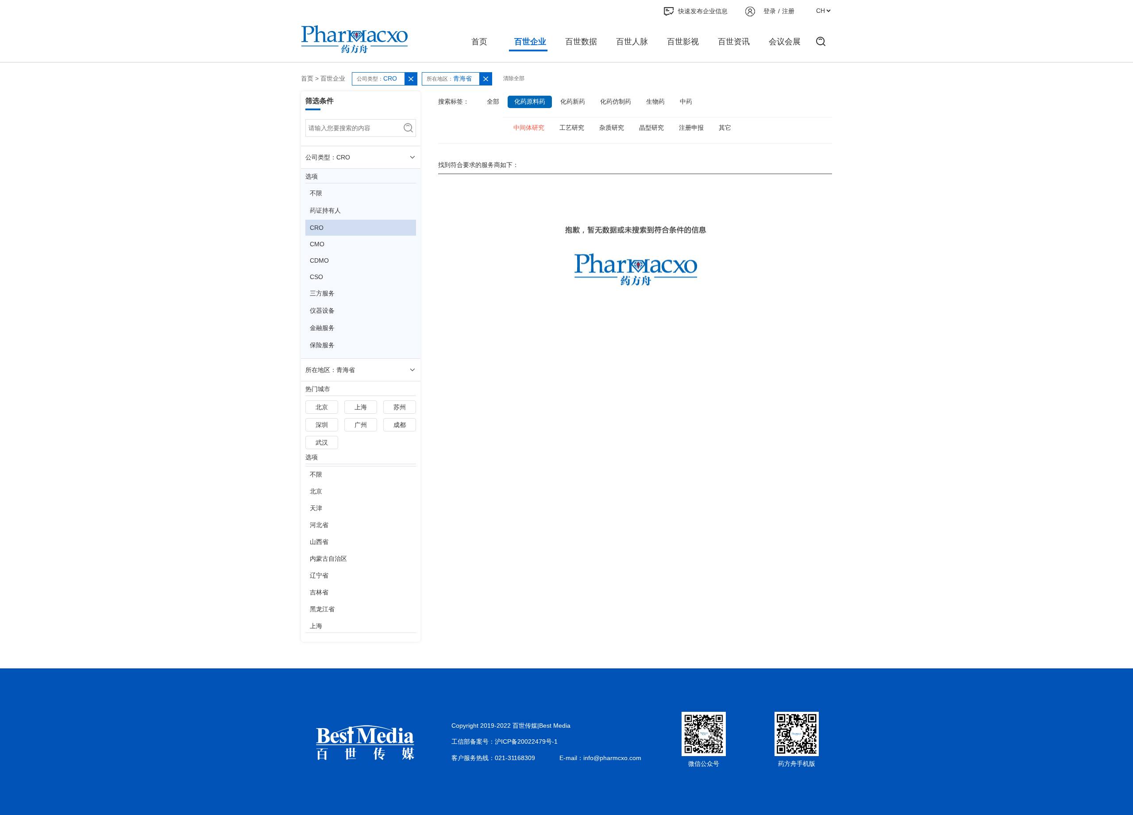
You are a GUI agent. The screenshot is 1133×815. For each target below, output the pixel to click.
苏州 (399, 407)
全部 (493, 101)
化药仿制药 (615, 101)
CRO (317, 227)
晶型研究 (651, 127)
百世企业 (530, 41)
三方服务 (322, 293)
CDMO (319, 260)
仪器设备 (322, 310)
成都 (399, 424)
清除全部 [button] (513, 78)
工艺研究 (571, 127)
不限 (316, 193)
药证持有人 (325, 210)
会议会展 (785, 41)
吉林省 (319, 592)
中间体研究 (528, 127)
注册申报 (691, 127)
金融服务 (322, 327)
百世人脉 (632, 41)
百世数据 (581, 41)
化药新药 (572, 101)
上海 (361, 407)
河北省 (319, 524)
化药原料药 (529, 101)
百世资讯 (734, 41)
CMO (317, 244)
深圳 (322, 424)
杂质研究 (611, 127)
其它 (725, 127)
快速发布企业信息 (703, 11)
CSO (316, 276)
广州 (361, 424)
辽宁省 (319, 575)
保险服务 (322, 345)
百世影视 (683, 41)
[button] (411, 79)
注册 (788, 11)
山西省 (319, 541)
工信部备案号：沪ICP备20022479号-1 (504, 741)
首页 (479, 41)
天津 (316, 508)
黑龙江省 (322, 609)
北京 (322, 407)
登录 (769, 11)
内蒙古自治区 (328, 558)
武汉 (322, 442)
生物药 (655, 101)
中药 (686, 101)
